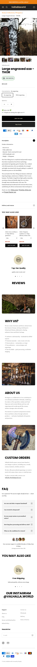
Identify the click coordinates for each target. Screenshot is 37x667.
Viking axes (14, 190)
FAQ (3, 616)
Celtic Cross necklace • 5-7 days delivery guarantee (11, 233)
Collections (11, 13)
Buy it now (18, 124)
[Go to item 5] (28, 60)
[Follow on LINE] (8, 643)
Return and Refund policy (8, 620)
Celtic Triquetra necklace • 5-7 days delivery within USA (24, 233)
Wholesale (23, 613)
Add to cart (11, 245)
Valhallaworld (5, 65)
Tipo (30, 249)
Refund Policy (5, 623)
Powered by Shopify (17, 661)
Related (33, 249)
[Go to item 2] (10, 60)
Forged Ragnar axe (10, 192)
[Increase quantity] (11, 104)
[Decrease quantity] (4, 104)
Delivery (22, 616)
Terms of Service (24, 619)
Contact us (23, 609)
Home (4, 13)
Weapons (19, 13)
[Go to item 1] (4, 60)
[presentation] (3, 228)
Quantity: (4, 100)
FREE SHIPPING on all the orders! (18, 2)
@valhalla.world (18, 596)
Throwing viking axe (24, 190)
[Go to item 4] (22, 60)
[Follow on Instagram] (3, 643)
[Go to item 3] (16, 60)
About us (4, 613)
